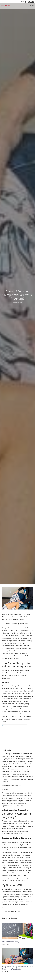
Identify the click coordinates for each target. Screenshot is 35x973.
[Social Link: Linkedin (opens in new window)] (33, 2)
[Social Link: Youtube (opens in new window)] (31, 2)
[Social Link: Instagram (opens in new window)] (29, 2)
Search (22, 1)
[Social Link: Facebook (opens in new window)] (26, 2)
